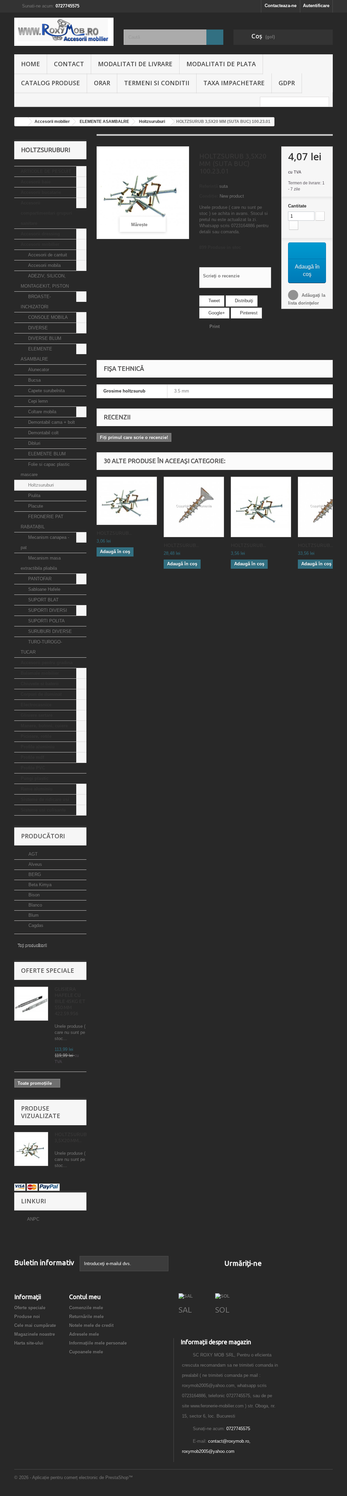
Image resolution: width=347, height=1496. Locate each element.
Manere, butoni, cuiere (44, 725)
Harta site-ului (28, 1343)
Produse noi (27, 1316)
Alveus (34, 864)
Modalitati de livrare (135, 64)
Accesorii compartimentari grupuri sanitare (46, 213)
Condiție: (208, 196)
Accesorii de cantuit (47, 254)
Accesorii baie (35, 181)
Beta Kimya (39, 884)
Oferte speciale (47, 970)
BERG (34, 874)
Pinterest (248, 312)
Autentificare (316, 5)
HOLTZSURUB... (114, 533)
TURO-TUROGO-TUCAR (41, 647)
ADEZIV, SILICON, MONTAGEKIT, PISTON (45, 281)
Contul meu (85, 1296)
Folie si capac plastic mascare (45, 469)
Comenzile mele (86, 1307)
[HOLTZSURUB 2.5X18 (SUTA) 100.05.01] (127, 501)
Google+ (216, 312)
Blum (33, 915)
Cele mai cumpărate (35, 1325)
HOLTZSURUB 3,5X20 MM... (71, 1137)
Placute (35, 506)
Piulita (33, 495)
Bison (33, 894)
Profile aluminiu (38, 746)
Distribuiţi (243, 300)
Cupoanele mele (86, 1351)
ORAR (102, 83)
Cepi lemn (37, 401)
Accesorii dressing (40, 233)
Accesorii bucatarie (41, 192)
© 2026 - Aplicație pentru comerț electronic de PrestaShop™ (73, 1477)
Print (214, 326)
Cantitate (297, 205)
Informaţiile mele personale (98, 1343)
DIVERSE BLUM (44, 338)
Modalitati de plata (221, 64)
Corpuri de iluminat (41, 694)
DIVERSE (37, 327)
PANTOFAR (39, 578)
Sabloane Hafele (43, 589)
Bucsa (34, 380)
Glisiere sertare (37, 715)
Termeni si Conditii (156, 83)
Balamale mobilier (40, 673)
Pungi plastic (34, 778)
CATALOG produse (50, 83)
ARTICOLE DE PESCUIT (46, 171)
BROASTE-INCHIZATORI (36, 301)
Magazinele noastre (34, 1334)
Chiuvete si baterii (40, 683)
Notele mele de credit (91, 1325)
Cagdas (35, 925)
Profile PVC (33, 767)
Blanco (34, 905)
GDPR (287, 83)
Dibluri (33, 443)
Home (30, 64)
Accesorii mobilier (40, 244)
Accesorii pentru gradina (47, 662)
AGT (32, 854)
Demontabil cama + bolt (51, 422)
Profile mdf (32, 757)
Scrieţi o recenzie (221, 275)
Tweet (213, 300)
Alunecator (38, 369)
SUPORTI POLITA (46, 620)
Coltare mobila (41, 411)
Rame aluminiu (37, 788)
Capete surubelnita (46, 390)
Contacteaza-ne (281, 5)
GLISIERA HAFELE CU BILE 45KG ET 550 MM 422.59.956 (70, 1001)
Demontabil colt (43, 432)
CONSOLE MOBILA (47, 317)
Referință (208, 186)
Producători (43, 836)
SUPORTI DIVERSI (47, 610)
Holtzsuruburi (40, 485)
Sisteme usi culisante (43, 810)
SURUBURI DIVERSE (49, 631)
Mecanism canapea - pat (45, 542)
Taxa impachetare (234, 83)
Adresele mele (84, 1334)
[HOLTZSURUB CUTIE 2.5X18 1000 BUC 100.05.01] (194, 507)
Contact (69, 64)
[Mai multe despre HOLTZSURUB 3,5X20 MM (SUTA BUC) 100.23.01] (31, 1149)
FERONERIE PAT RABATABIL (42, 521)
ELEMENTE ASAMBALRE (36, 354)
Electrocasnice (36, 704)
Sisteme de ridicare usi (45, 799)
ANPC (33, 1219)
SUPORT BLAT (43, 599)
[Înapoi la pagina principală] (21, 121)
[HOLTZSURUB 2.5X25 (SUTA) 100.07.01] (261, 507)
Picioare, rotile (36, 736)
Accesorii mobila (44, 265)
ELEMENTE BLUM (46, 453)
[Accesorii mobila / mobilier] (64, 32)
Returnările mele (86, 1316)
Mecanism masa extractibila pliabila (41, 563)
